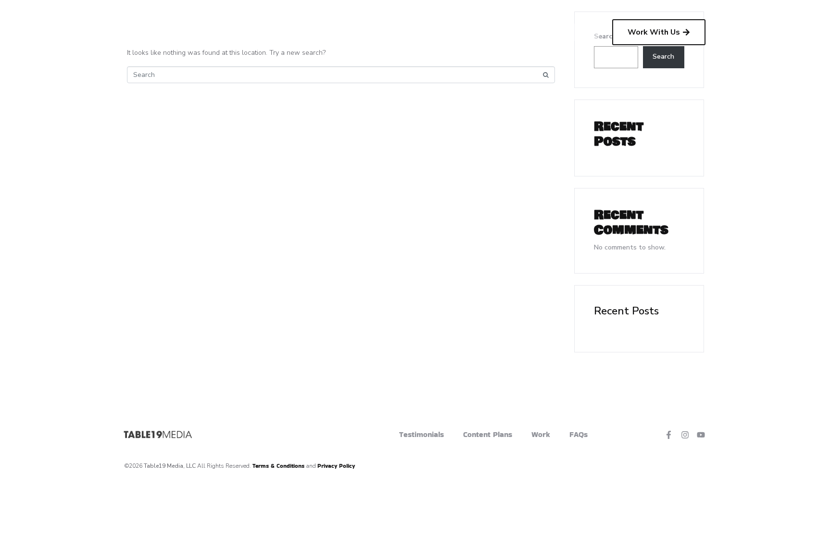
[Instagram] (685, 434)
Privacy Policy (336, 466)
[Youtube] (701, 434)
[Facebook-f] (668, 434)
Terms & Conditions (278, 466)
